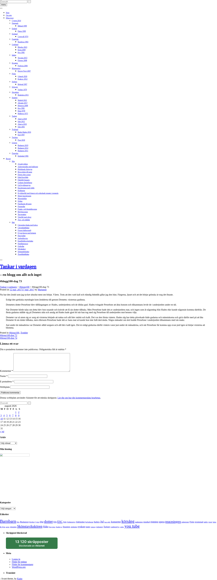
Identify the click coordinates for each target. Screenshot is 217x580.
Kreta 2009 (22, 50)
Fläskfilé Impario (24, 180)
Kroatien (15, 63)
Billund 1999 (22, 26)
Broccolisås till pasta (25, 172)
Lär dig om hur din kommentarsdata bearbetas (79, 398)
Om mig (9, 15)
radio (206, 522)
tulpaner (99, 527)
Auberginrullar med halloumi (28, 167)
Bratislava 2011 (23, 95)
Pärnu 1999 (22, 31)
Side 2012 (21, 122)
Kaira (19, 578)
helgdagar (89, 522)
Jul (102, 521)
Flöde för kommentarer (22, 564)
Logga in (16, 559)
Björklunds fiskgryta (25, 169)
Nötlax (20, 201)
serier (7, 527)
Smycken (52, 527)
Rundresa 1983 (23, 42)
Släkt (45, 526)
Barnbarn (8, 521)
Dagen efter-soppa (24, 175)
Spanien (14, 98)
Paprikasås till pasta (24, 204)
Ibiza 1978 (21, 111)
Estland (14, 29)
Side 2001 (21, 127)
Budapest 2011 (23, 151)
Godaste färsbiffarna (25, 183)
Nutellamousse (23, 244)
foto (65, 522)
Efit (55, 522)
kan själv (107, 522)
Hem (7, 13)
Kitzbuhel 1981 (23, 156)
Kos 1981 (21, 52)
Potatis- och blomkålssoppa (27, 209)
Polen (14, 74)
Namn (4, 376)
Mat (13, 161)
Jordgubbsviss (23, 238)
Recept (8, 159)
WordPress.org (19, 567)
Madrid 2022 (22, 100)
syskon (81, 526)
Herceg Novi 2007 (24, 71)
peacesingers (173, 521)
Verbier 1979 (22, 90)
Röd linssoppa (23, 212)
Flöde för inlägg (19, 562)
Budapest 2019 (23, 145)
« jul (2, 431)
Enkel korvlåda (23, 177)
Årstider (24, 332)
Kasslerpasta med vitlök (26, 188)
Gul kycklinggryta (24, 185)
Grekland (15, 45)
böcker (32, 522)
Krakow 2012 (22, 79)
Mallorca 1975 (23, 114)
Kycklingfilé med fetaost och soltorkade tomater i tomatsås (38, 193)
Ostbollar (21, 246)
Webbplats (5, 387)
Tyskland (15, 129)
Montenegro (16, 68)
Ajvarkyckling (23, 164)
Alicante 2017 (22, 103)
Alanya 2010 (22, 124)
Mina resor (10, 18)
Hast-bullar (22, 236)
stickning (74, 527)
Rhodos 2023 (22, 47)
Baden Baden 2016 (24, 132)
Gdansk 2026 (22, 76)
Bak (13, 222)
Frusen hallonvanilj (24, 230)
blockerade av (34, 544)
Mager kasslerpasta (24, 196)
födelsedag (80, 522)
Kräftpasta (21, 191)
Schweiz (15, 87)
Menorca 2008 (23, 106)
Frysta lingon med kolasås (27, 233)
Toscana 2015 (22, 58)
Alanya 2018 (22, 119)
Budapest (24, 522)
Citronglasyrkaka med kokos (28, 225)
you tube (132, 526)
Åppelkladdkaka (23, 254)
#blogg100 (14, 332)
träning (93, 527)
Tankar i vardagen (18, 266)
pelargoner (185, 522)
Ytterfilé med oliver (24, 217)
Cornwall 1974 (23, 37)
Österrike (15, 153)
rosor (210, 522)
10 (1, 418)
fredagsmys (71, 522)
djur (42, 522)
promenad (199, 522)
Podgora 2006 (23, 66)
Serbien (14, 82)
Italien (14, 55)
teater (88, 527)
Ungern (14, 143)
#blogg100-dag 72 (8, 335)
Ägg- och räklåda (24, 220)
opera (162, 521)
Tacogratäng (22, 214)
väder (122, 527)
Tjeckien (15, 137)
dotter (48, 521)
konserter (116, 521)
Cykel (37, 522)
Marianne (42, 289)
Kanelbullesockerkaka (25, 241)
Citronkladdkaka (23, 228)
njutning (154, 522)
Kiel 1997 (21, 135)
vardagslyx (115, 527)
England (15, 34)
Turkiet (14, 116)
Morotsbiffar (22, 199)
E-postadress (7, 381)
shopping (13, 527)
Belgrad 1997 (22, 84)
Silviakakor (22, 249)
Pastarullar (21, 206)
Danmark (15, 23)
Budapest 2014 (23, 148)
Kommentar (6, 371)
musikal (146, 522)
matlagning (139, 522)
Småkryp (59, 527)
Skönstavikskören (29, 526)
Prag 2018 (21, 140)
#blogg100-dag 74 (8, 338)
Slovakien (15, 92)
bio (18, 522)
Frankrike (15, 39)
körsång (127, 521)
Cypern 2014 (16, 21)
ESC (60, 521)
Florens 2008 (22, 60)
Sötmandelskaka (23, 252)
